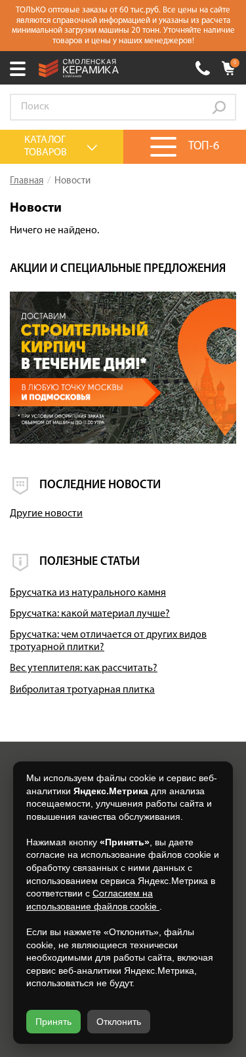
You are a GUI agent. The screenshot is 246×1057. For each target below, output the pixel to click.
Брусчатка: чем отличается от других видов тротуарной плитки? (108, 641)
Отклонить (118, 1021)
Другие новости (46, 514)
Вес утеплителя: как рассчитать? (83, 668)
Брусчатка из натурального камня (88, 593)
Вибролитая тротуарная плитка (82, 690)
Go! (219, 107)
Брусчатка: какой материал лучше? (90, 614)
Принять (53, 1021)
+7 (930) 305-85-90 (202, 68)
